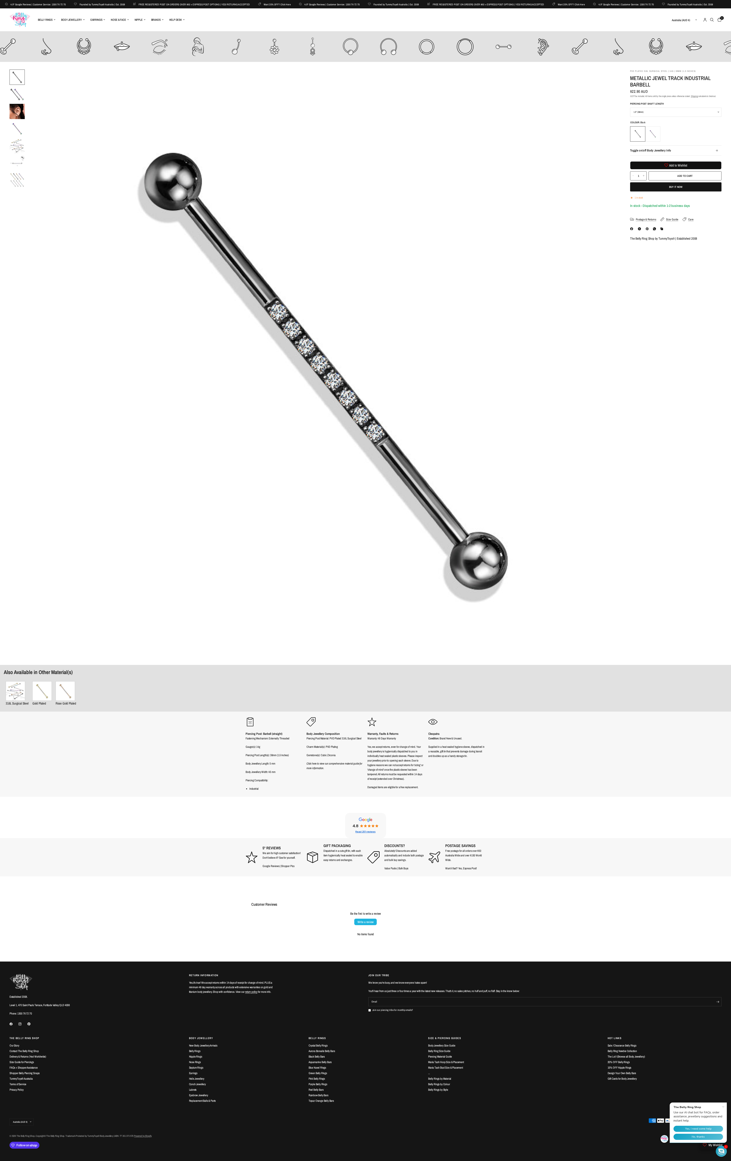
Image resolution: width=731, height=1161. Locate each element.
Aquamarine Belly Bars (320, 1062)
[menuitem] (46, 20)
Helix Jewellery (196, 1079)
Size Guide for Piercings (22, 1062)
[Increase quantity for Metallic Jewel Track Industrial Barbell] (643, 175)
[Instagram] (22, 1024)
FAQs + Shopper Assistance (24, 1068)
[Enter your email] (717, 1001)
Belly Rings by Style (438, 1090)
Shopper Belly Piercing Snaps (25, 1073)
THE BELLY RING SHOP (24, 1038)
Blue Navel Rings (317, 1068)
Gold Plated (39, 703)
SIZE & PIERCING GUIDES (444, 1038)
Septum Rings (196, 1068)
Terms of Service (18, 1084)
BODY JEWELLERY (71, 20)
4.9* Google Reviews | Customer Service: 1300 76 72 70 (299, 4)
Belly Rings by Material (439, 1079)
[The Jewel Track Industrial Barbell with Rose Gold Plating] (66, 691)
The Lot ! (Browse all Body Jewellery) (626, 1057)
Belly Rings (194, 1051)
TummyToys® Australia (21, 1079)
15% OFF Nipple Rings (619, 1068)
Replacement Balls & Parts (202, 1101)
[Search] (712, 19)
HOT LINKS (615, 1038)
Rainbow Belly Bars (318, 1095)
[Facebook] (632, 229)
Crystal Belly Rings (318, 1045)
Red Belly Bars (316, 1090)
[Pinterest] (648, 229)
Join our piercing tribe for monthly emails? (392, 1010)
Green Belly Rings (318, 1073)
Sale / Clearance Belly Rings (622, 1045)
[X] (640, 229)
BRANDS (156, 20)
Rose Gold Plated (66, 703)
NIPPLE (139, 20)
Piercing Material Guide (440, 1057)
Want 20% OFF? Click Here (244, 4)
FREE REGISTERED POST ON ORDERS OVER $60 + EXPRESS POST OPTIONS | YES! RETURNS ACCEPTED (161, 4)
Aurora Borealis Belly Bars (322, 1051)
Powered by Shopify (143, 1136)
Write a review (365, 922)
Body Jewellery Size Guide (441, 1045)
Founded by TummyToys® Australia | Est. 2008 (69, 4)
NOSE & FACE (118, 20)
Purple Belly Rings (318, 1084)
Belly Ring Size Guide (439, 1051)
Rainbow (652, 133)
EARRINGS (96, 20)
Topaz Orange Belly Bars (321, 1101)
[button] (721, 1151)
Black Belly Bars (317, 1057)
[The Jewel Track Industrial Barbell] (17, 691)
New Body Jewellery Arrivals (203, 1045)
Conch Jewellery (197, 1084)
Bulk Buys (403, 868)
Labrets (193, 1090)
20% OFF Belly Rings (619, 1062)
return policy (251, 992)
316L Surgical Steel (17, 703)
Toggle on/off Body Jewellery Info (650, 150)
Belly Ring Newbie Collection (622, 1051)
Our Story (14, 1045)
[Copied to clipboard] (662, 229)
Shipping (694, 96)
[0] (718, 19)
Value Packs (390, 868)
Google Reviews (271, 866)
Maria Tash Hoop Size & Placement (446, 1062)
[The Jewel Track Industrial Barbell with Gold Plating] (42, 691)
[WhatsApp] (655, 229)
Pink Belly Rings (317, 1079)
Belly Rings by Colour (439, 1084)
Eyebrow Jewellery (198, 1095)
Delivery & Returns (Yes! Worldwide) (28, 1057)
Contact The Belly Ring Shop (24, 1051)
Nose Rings (195, 1062)
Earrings (193, 1073)
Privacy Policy (17, 1090)
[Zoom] (610, 77)
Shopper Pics (287, 866)
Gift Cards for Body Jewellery (622, 1079)
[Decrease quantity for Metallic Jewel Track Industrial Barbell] (633, 175)
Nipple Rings (195, 1057)
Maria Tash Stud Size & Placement (445, 1068)
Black (637, 133)
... (429, 1073)
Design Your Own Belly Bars (622, 1073)
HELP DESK (175, 20)
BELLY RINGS (45, 20)
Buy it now (676, 186)
